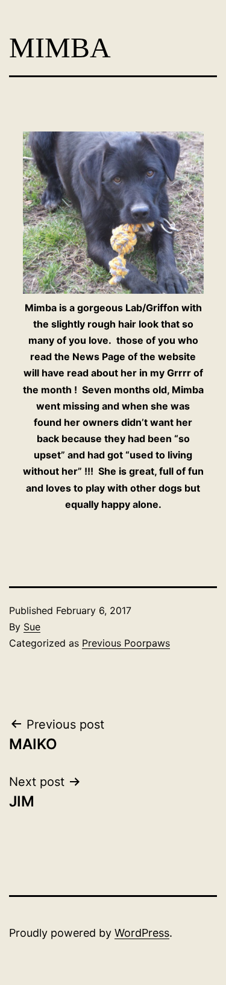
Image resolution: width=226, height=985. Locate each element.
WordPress (142, 932)
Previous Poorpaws (126, 643)
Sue (32, 627)
